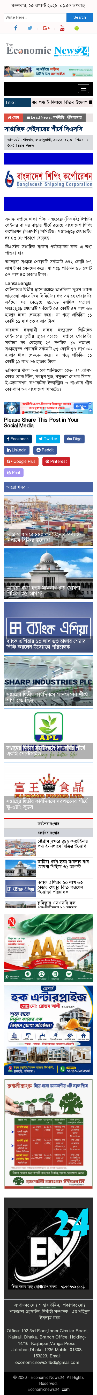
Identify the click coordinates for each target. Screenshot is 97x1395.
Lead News (41, 117)
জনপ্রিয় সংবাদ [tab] (48, 832)
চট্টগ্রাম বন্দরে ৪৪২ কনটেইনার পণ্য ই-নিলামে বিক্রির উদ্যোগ (43, 537)
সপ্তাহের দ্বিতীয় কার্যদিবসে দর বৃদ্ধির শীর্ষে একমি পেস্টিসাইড (45, 751)
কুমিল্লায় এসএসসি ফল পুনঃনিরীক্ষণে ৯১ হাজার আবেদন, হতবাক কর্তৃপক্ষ (58, 907)
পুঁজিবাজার (74, 117)
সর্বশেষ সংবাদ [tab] (48, 823)
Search (79, 17)
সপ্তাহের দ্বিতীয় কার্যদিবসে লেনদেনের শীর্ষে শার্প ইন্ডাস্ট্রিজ (47, 697)
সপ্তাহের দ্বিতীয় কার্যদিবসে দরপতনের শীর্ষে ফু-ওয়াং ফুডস (47, 804)
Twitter (50, 439)
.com (65, 1389)
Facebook (19, 439)
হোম (15, 117)
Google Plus (23, 461)
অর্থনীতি (58, 117)
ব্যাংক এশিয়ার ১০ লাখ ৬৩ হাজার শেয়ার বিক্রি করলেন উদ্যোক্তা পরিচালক (46, 644)
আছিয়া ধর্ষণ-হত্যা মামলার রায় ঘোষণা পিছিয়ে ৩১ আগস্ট (43, 591)
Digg (76, 439)
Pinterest (58, 461)
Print (15, 472)
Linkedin (18, 450)
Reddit (47, 450)
